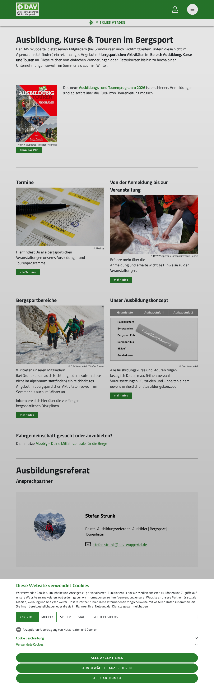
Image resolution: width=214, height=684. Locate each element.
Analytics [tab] (27, 617)
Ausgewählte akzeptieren (107, 668)
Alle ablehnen (107, 678)
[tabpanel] (107, 636)
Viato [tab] (82, 617)
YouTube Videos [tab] (106, 617)
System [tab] (65, 617)
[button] (107, 638)
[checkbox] (107, 629)
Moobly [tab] (47, 617)
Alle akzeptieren (107, 658)
